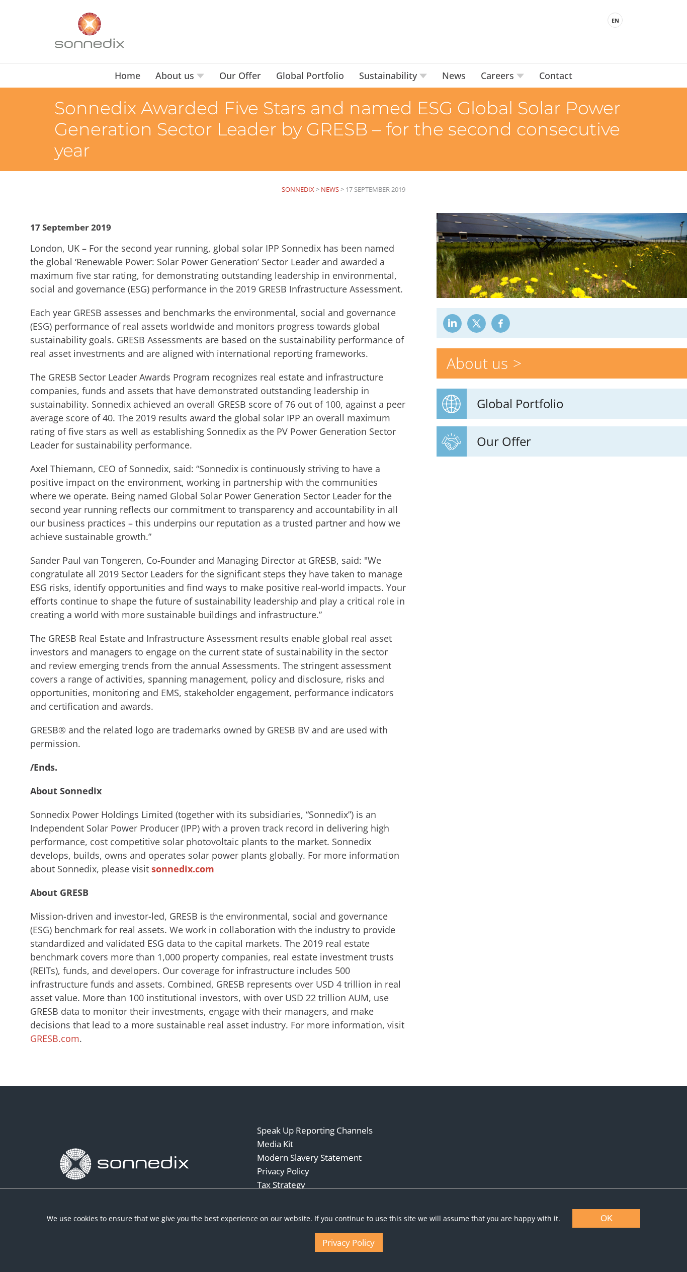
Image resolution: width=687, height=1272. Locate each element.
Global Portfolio (310, 75)
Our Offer (240, 75)
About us (176, 75)
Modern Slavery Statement (309, 1157)
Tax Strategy (281, 1184)
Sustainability (389, 75)
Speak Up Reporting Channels (315, 1130)
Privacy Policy (283, 1171)
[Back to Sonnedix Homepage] (89, 30)
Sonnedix (298, 189)
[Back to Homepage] (124, 1164)
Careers (499, 75)
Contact (555, 75)
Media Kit (275, 1144)
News (454, 75)
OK (606, 1218)
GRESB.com (54, 1038)
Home (127, 75)
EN (615, 20)
